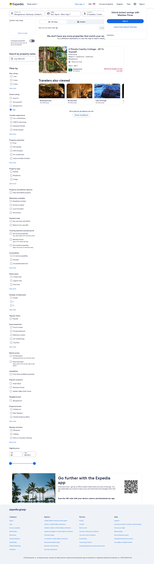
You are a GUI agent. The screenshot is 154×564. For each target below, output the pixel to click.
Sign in (142, 4)
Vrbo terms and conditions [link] (87, 535)
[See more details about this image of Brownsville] (90, 96)
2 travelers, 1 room (94, 14)
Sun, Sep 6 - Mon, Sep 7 (60, 14)
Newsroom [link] (12, 535)
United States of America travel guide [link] (55, 521)
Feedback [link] (12, 549)
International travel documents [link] (123, 539)
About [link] (11, 521)
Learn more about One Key (125, 27)
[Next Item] (124, 94)
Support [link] (116, 521)
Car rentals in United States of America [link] (56, 539)
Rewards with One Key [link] (51, 546)
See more (12, 88)
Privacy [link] (81, 521)
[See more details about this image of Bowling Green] (62, 96)
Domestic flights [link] (49, 535)
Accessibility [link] (83, 539)
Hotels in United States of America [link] (54, 524)
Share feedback (81, 115)
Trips (128, 4)
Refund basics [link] (118, 531)
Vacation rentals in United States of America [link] (57, 528)
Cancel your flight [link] (119, 528)
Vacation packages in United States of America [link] (58, 531)
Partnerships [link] (13, 531)
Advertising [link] (12, 542)
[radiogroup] (81, 21)
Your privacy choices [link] (85, 542)
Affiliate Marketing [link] (15, 546)
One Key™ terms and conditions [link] (89, 531)
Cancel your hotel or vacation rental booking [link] (127, 524)
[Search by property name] (22, 58)
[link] (125, 35)
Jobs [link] (10, 524)
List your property (106, 4)
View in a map (23, 33)
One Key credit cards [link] (50, 549)
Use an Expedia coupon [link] (121, 535)
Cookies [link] (81, 524)
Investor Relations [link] (14, 539)
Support (120, 4)
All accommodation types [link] (52, 542)
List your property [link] (14, 528)
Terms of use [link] (83, 528)
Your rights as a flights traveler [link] (123, 542)
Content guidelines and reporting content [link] (92, 546)
